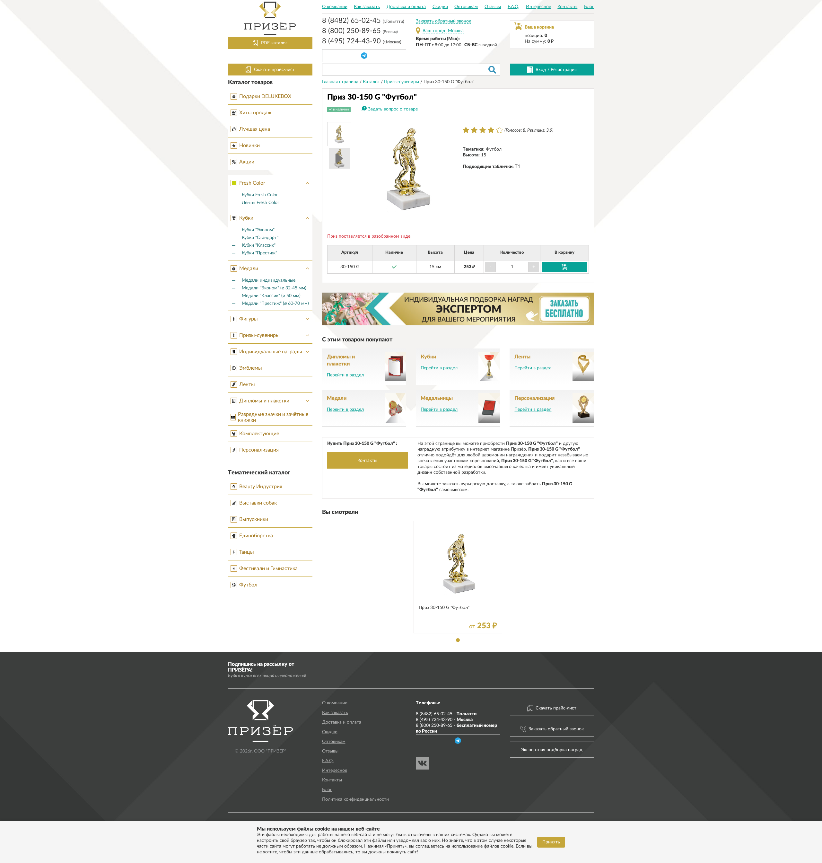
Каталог (372, 82)
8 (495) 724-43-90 (361, 42)
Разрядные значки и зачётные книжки (273, 417)
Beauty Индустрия (260, 486)
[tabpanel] (458, 577)
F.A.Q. (513, 6)
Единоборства (256, 535)
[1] (466, 130)
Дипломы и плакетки (264, 400)
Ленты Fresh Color (260, 202)
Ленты (247, 384)
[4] (491, 130)
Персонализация (259, 450)
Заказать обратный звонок (443, 21)
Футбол (248, 584)
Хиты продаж (255, 112)
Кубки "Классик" (258, 245)
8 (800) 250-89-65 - (456, 728)
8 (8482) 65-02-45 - (446, 714)
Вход (541, 69)
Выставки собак (258, 503)
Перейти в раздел (345, 375)
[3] (482, 130)
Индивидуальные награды (270, 351)
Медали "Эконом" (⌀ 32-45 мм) (274, 288)
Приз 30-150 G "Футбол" (444, 607)
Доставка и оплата (406, 6)
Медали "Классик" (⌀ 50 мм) (271, 296)
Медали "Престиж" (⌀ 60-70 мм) (275, 303)
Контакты (567, 6)
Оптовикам (466, 6)
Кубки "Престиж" (259, 253)
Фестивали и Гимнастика (268, 568)
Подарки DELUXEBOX (265, 96)
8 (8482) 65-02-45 (363, 21)
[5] (499, 130)
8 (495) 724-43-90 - (444, 720)
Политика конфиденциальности (355, 799)
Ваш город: (435, 31)
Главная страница (341, 82)
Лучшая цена (254, 129)
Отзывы (493, 6)
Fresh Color (252, 183)
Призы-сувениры (259, 335)
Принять (551, 842)
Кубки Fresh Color (260, 195)
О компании (334, 6)
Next (445, 168)
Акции (246, 161)
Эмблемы (250, 368)
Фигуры (248, 318)
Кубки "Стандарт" (260, 237)
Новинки (249, 145)
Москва (456, 31)
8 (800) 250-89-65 (360, 31)
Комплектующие (259, 433)
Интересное (538, 6)
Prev (369, 168)
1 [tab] (458, 640)
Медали (248, 268)
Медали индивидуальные (268, 280)
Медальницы (437, 398)
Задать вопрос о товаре (393, 109)
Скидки (440, 6)
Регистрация (564, 69)
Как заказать (367, 6)
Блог (589, 6)
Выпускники (253, 519)
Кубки (246, 218)
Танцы (246, 552)
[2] (474, 130)
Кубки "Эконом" (258, 230)
